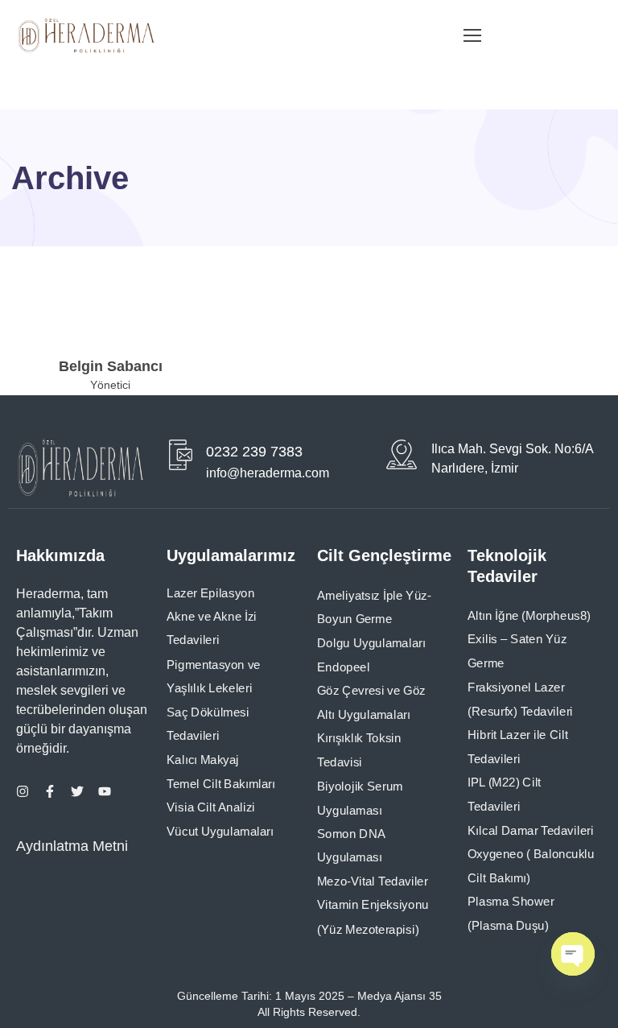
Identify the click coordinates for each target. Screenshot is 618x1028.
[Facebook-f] (49, 791)
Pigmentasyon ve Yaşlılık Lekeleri (214, 677)
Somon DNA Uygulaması (351, 846)
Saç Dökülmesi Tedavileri (208, 724)
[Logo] (86, 35)
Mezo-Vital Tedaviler (372, 881)
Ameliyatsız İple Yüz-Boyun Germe (374, 607)
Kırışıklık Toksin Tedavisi (359, 751)
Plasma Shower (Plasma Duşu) (511, 914)
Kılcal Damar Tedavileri (531, 830)
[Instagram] (22, 791)
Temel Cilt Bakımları (221, 784)
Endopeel (343, 667)
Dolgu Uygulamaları (371, 643)
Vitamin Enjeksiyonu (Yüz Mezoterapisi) (373, 917)
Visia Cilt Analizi (211, 807)
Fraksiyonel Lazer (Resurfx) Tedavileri (520, 699)
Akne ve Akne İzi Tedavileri (212, 628)
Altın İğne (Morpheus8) (529, 615)
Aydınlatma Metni (72, 846)
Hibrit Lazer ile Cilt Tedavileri (517, 747)
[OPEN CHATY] (573, 954)
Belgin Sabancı (111, 366)
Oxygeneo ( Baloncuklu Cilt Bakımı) (531, 866)
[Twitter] (77, 791)
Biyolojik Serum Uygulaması (359, 798)
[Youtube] (104, 791)
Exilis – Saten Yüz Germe (517, 652)
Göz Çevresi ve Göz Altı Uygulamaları (371, 702)
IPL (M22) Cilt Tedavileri (504, 794)
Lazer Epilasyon (210, 593)
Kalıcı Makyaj (203, 759)
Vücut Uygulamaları (220, 831)
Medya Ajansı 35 (398, 995)
